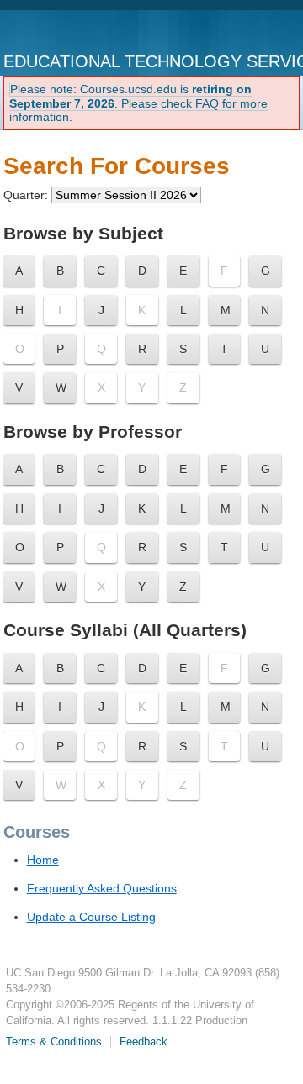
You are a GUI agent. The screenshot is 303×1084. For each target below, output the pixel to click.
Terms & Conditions (54, 1042)
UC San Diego (73, 31)
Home (43, 859)
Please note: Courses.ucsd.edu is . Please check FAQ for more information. (138, 103)
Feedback (143, 1042)
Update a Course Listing (91, 917)
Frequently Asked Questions (102, 888)
